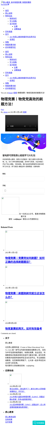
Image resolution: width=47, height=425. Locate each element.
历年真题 (8, 32)
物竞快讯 (13, 18)
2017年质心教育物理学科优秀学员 (23, 37)
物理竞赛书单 (10, 45)
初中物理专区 (10, 47)
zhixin (5, 112)
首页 (7, 11)
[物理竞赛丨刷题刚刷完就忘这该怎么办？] (24, 285)
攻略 (7, 42)
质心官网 (8, 13)
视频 (24, 112)
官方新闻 (13, 24)
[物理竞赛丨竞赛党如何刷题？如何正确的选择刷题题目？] (24, 250)
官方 (7, 34)
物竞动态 (8, 16)
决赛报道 (17, 29)
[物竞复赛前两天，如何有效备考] (24, 321)
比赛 (15, 26)
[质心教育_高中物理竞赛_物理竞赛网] (16, 2)
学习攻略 (13, 21)
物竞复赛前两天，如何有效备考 (23, 328)
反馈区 (12, 39)
